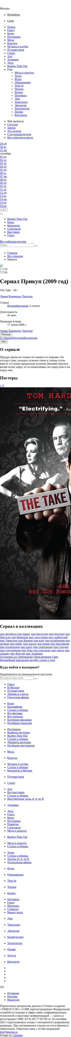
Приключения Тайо (46, 656)
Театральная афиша (19, 862)
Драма (4, 330)
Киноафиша (14, 706)
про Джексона (9, 640)
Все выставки (15, 792)
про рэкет (26, 647)
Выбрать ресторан (18, 732)
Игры (18, 79)
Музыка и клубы (17, 46)
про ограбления (55, 640)
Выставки (13, 232)
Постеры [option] (18, 337)
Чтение (19, 88)
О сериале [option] (6, 337)
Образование (23, 82)
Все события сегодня (13, 241)
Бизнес (19, 92)
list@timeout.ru (9, 1032)
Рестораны (14, 36)
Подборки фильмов (19, 719)
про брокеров (19, 637)
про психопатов (10, 647)
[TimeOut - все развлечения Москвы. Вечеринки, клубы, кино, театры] (8, 5)
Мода (10, 40)
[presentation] (2, 209)
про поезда (30, 643)
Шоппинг (13, 905)
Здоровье (13, 59)
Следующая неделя (19, 134)
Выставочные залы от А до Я (25, 798)
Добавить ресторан (19, 742)
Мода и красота (24, 72)
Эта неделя (14, 131)
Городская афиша (18, 697)
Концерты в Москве (19, 770)
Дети (10, 62)
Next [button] (3, 341)
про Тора (27, 650)
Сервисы (12, 909)
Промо (19, 111)
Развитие (13, 824)
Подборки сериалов (19, 723)
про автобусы (8, 634)
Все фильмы (15, 713)
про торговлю (42, 650)
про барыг (23, 634)
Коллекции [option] (30, 337)
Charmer (18, 1035)
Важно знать (15, 912)
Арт (9, 56)
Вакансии (13, 999)
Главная (12, 252)
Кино (10, 33)
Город (11, 30)
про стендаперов (10, 650)
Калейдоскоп (15, 937)
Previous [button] (6, 334)
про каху (39, 640)
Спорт (11, 53)
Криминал (15, 330)
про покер (43, 643)
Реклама (12, 996)
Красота (12, 43)
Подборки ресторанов (21, 745)
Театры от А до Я (18, 859)
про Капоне (25, 640)
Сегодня (12, 124)
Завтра (11, 127)
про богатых (57, 634)
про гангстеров (38, 637)
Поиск (11, 26)
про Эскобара (34, 653)
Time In (19, 85)
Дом (17, 98)
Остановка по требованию (16, 656)
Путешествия (15, 49)
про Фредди (17, 653)
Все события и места (20, 137)
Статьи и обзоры (17, 710)
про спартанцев (43, 647)
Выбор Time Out (17, 66)
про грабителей (58, 637)
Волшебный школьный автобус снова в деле (27, 660)
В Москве (13, 687)
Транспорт (21, 102)
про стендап (60, 647)
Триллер (27, 330)
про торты (57, 650)
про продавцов (60, 643)
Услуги (11, 955)
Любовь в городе (17, 694)
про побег (16, 643)
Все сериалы (15, 256)
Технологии (22, 108)
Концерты (13, 225)
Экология (20, 105)
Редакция (13, 993)
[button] (1, 213)
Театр (18, 75)
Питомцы (21, 95)
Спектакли (14, 228)
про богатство (39, 634)
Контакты (21, 115)
